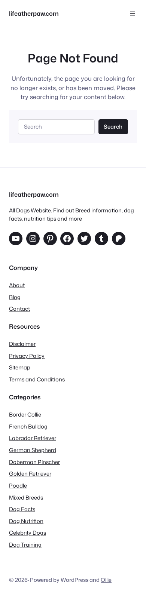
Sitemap (19, 367)
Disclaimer (22, 344)
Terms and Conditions (37, 379)
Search (113, 126)
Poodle (18, 485)
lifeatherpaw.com (34, 13)
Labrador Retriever (32, 438)
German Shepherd (32, 450)
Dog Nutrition (26, 521)
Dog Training (25, 545)
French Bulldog (28, 426)
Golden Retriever (30, 474)
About (17, 285)
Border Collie (25, 414)
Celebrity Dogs (27, 533)
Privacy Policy (27, 356)
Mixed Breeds (26, 497)
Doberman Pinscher (34, 462)
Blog (15, 297)
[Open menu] (132, 13)
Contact (19, 309)
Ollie (106, 580)
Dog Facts (22, 509)
